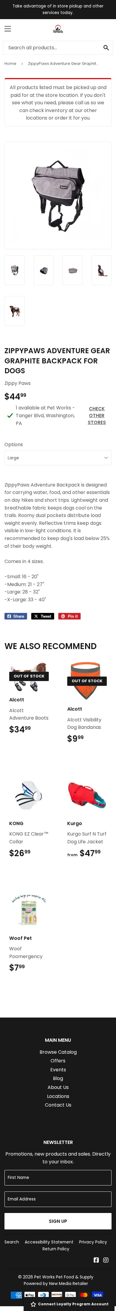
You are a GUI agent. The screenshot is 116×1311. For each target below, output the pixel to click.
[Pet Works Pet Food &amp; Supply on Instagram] (106, 1260)
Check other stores (97, 416)
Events (58, 1069)
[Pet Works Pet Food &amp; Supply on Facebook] (96, 1260)
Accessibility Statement (49, 1242)
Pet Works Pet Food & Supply (63, 1277)
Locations (58, 1096)
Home (10, 63)
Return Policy (56, 1249)
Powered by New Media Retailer (56, 1283)
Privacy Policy (93, 1242)
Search (11, 1242)
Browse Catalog (58, 1052)
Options (13, 444)
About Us (58, 1087)
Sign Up (58, 1221)
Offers (58, 1060)
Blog (58, 1078)
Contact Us (58, 1105)
